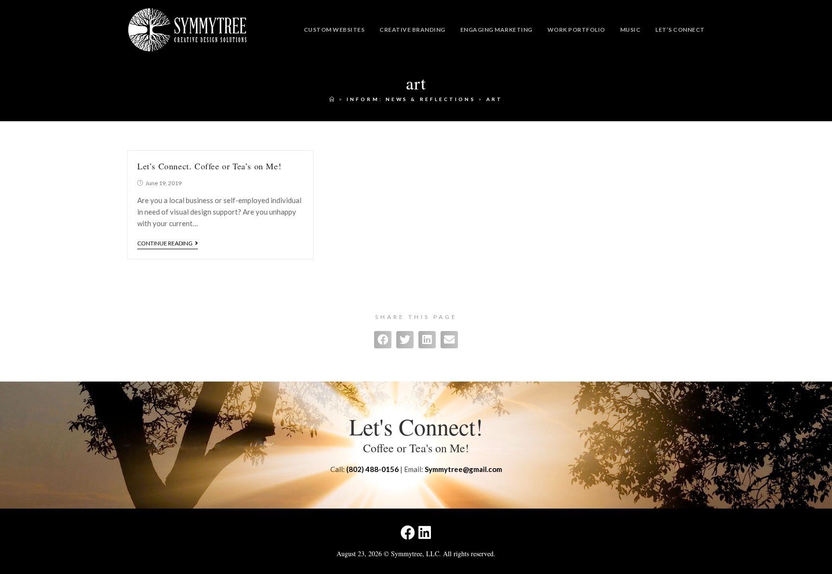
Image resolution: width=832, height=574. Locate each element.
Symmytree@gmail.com (463, 469)
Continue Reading (165, 243)
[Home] (332, 99)
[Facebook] (408, 532)
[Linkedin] (424, 532)
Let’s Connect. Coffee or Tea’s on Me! (209, 166)
